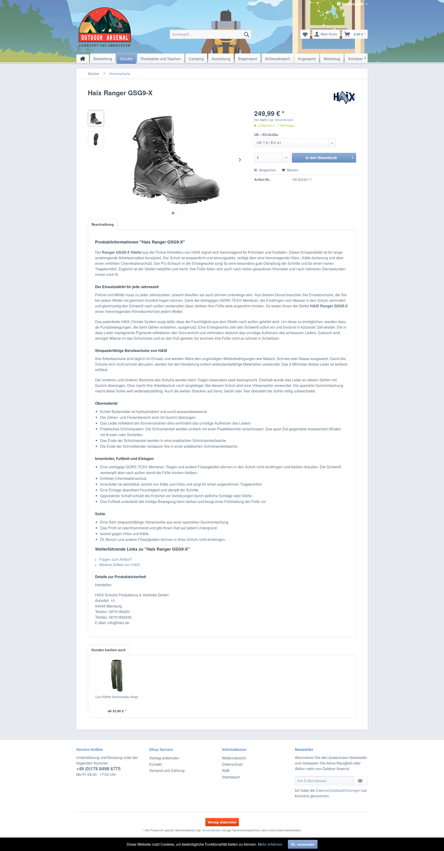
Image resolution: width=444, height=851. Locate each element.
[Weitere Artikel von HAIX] (345, 97)
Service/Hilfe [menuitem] (352, 3)
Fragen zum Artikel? (115, 559)
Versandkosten (211, 830)
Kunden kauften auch (109, 650)
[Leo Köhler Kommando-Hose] (117, 676)
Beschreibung (103, 224)
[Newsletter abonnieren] (360, 780)
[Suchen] (246, 34)
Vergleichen (267, 170)
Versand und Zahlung (167, 770)
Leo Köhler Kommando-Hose (117, 696)
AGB (226, 770)
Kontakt (155, 764)
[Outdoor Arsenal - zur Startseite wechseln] (105, 27)
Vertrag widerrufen (164, 758)
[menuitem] (210, 34)
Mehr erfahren (270, 844)
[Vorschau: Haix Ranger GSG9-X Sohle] (96, 139)
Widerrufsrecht (234, 758)
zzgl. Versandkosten (280, 120)
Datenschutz (232, 764)
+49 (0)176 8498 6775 (98, 768)
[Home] (82, 59)
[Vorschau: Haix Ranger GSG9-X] (96, 118)
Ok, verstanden (303, 844)
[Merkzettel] (305, 34)
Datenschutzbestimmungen (338, 790)
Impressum (231, 777)
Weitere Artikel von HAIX (119, 564)
